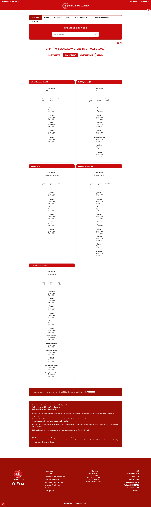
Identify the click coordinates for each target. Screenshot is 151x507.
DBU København (132, 482)
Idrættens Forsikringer (52, 485)
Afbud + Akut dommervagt (54, 482)
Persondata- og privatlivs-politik (75, 503)
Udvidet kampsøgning (101, 17)
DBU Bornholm (133, 474)
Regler (100, 55)
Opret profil (145, 1)
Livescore (34, 21)
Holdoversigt (70, 55)
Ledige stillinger (50, 474)
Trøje (43, 99)
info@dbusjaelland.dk (93, 481)
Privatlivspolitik (50, 488)
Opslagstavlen (86, 55)
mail (77, 392)
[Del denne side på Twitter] (121, 43)
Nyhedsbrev (14, 1)
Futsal (136, 491)
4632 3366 (91, 392)
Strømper (60, 99)
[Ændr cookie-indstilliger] (3, 504)
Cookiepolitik (49, 491)
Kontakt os (5, 1)
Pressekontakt (49, 471)
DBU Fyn (135, 477)
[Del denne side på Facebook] (118, 43)
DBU (137, 471)
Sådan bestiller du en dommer (55, 477)
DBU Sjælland (133, 488)
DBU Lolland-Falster (130, 485)
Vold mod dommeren (52, 479)
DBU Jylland (134, 479)
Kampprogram (54, 55)
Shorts (51, 99)
